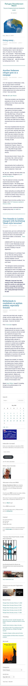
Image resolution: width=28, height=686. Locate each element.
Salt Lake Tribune (12, 95)
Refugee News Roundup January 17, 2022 (12, 612)
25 (7, 420)
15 (20, 415)
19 (10, 418)
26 (10, 420)
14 (17, 415)
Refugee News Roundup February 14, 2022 (12, 603)
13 (14, 415)
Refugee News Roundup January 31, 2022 (12, 607)
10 (4, 415)
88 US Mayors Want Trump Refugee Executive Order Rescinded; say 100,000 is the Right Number (13, 629)
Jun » (7, 427)
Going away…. (9, 40)
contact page (9, 529)
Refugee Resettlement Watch (14, 4)
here (15, 209)
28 (17, 420)
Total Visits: (5, 681)
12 (10, 415)
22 (20, 418)
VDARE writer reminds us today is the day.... (12, 625)
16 (23, 415)
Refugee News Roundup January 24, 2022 (12, 610)
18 (7, 418)
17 (4, 418)
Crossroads (8, 324)
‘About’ (8, 503)
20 (14, 418)
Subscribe (8, 457)
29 (20, 420)
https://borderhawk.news (8, 579)
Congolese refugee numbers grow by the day (13, 633)
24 (4, 420)
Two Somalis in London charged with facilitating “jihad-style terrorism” (14, 221)
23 (23, 418)
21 (17, 418)
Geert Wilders (9, 383)
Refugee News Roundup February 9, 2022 (12, 605)
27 (14, 420)
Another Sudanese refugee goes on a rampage (11, 72)
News (23, 236)
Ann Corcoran (13, 42)
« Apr (4, 427)
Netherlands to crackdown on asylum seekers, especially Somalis (12, 304)
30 (23, 420)
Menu (15, 13)
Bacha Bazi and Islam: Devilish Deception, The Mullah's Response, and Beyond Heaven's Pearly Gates (14, 621)
